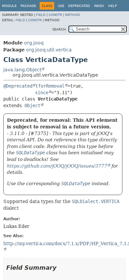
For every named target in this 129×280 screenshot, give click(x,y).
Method (72, 15)
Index (99, 6)
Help (112, 6)
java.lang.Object (22, 69)
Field (41, 15)
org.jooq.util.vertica (49, 49)
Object (32, 105)
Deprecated (79, 6)
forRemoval (51, 86)
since (41, 92)
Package (28, 6)
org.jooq (34, 42)
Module (9, 6)
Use (61, 6)
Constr (55, 15)
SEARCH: (59, 29)
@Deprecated (17, 86)
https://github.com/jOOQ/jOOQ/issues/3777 (57, 166)
